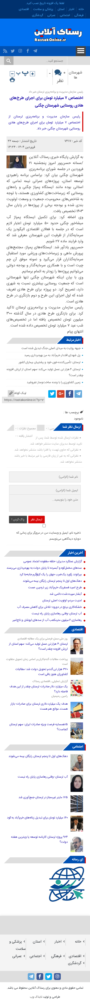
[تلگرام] (35, 49)
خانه (81, 9)
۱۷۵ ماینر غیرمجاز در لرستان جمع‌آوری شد (43, 797)
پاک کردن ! (18, 519)
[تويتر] (13, 49)
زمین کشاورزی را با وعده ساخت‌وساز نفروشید (53, 382)
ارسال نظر (36, 519)
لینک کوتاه (20, 393)
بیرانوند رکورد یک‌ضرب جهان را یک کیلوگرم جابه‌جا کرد (51, 574)
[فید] (5, 49)
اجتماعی (65, 15)
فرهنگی (79, 15)
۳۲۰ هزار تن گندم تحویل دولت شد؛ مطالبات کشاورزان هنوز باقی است (42, 672)
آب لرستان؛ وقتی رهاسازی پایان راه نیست (57, 613)
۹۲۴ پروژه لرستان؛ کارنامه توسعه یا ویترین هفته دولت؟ (39, 839)
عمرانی (51, 15)
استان (61, 9)
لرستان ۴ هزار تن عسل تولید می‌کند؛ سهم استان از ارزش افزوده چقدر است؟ (38, 646)
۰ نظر (61, 77)
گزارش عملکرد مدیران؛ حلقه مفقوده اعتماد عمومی (52, 561)
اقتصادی (24, 9)
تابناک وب (36, 996)
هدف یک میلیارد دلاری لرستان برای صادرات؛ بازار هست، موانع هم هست (39, 706)
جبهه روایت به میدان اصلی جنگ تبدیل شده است (51, 348)
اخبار (71, 9)
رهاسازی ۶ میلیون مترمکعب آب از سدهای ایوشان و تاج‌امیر (47, 620)
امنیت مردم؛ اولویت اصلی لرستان (62, 600)
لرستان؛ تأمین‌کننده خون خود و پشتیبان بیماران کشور (50, 362)
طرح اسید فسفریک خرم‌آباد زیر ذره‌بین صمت (55, 587)
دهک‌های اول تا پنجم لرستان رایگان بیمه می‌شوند (52, 580)
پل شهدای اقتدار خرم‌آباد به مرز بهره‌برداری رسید (52, 355)
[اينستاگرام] (21, 49)
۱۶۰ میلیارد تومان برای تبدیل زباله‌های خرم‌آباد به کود (37, 817)
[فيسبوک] (28, 49)
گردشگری (37, 15)
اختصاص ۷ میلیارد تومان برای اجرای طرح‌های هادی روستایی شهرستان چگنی (46, 102)
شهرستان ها (75, 75)
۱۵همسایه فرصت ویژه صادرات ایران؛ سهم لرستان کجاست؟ (38, 727)
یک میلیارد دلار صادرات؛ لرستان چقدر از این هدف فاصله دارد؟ (39, 689)
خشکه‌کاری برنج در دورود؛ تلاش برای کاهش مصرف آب (49, 607)
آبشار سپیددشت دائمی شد (66, 594)
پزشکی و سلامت (43, 9)
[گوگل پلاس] (60, 394)
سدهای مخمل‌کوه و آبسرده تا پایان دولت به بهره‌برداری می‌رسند (44, 567)
